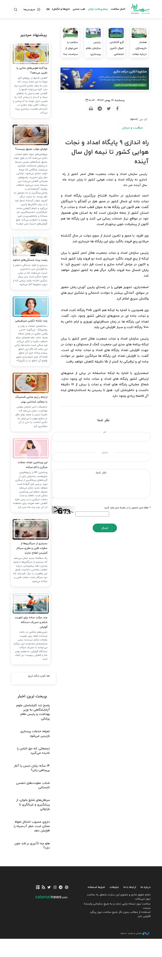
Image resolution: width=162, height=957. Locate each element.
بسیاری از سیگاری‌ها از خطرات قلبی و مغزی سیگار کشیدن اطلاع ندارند (31, 548)
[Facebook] (117, 109)
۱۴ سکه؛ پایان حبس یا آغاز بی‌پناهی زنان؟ (32, 768)
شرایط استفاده (96, 887)
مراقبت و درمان (132, 128)
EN (48, 9)
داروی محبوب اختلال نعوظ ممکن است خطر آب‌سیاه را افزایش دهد (32, 826)
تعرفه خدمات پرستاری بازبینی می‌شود (35, 733)
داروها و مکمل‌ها (60, 9)
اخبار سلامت (118, 9)
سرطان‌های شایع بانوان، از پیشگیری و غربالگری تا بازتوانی (33, 804)
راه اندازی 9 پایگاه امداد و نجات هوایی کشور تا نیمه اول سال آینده (107, 152)
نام (104, 432)
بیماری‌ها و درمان (98, 9)
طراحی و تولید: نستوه (131, 933)
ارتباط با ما (129, 887)
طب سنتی (79, 9)
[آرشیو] (37, 887)
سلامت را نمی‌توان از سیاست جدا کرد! (70, 51)
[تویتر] (49, 887)
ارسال (105, 528)
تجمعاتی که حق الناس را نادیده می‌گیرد (33, 750)
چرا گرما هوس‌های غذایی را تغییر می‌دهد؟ (32, 70)
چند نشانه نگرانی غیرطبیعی (31, 321)
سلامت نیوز (140, 9)
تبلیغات (114, 887)
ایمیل (105, 452)
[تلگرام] (60, 887)
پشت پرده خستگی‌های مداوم (30, 260)
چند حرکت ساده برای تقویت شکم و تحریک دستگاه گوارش (31, 622)
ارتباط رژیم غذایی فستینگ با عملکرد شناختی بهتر (31, 399)
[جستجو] (15, 9)
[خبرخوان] (43, 887)
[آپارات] (66, 887)
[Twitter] (108, 109)
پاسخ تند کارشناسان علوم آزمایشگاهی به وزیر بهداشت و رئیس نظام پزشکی (33, 712)
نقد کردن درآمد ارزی (39, 676)
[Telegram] (100, 109)
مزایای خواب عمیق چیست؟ (31, 149)
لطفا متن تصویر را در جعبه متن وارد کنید (127, 508)
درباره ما (146, 887)
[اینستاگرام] (55, 887)
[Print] (91, 109)
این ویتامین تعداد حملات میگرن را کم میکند (32, 465)
